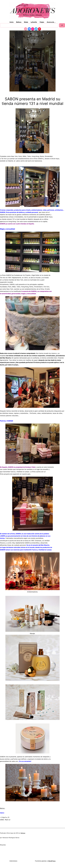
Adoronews (13, 861)
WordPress (52, 861)
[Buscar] (62, 25)
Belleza (23, 833)
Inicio (11, 22)
